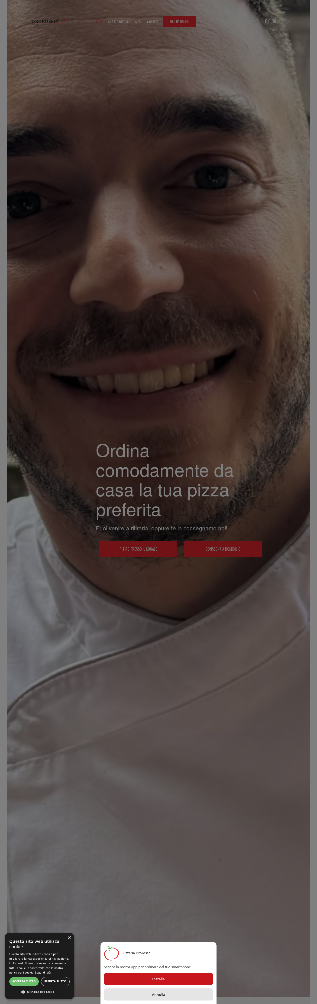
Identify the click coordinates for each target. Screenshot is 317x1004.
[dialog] (39, 966)
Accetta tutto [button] (24, 981)
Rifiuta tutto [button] (55, 981)
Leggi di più (43, 972)
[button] (39, 992)
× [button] (69, 938)
